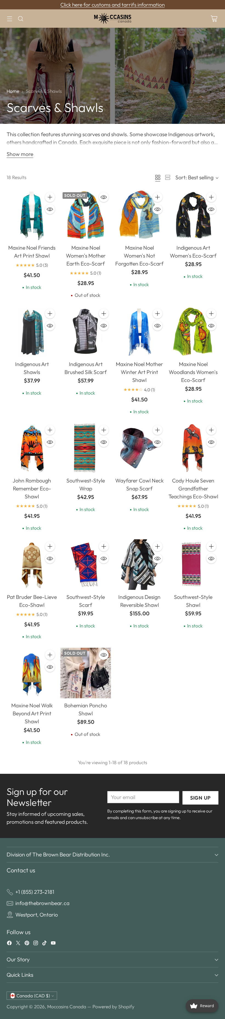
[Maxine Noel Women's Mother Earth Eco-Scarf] (85, 215)
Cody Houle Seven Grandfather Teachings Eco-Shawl (193, 488)
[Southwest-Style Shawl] (193, 564)
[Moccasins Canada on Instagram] (35, 944)
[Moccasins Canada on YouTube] (53, 944)
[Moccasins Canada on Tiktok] (44, 944)
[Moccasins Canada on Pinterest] (27, 944)
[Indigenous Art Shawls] (32, 331)
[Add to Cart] (50, 197)
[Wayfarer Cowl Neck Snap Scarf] (139, 448)
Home (13, 91)
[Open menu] (9, 18)
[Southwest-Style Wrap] (85, 448)
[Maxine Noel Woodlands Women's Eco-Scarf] (193, 331)
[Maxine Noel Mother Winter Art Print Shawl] (139, 331)
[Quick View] (50, 209)
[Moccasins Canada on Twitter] (18, 944)
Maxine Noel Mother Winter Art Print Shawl (139, 372)
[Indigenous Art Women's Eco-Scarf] (193, 215)
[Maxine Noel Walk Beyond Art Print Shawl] (32, 673)
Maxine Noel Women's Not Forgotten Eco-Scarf (139, 255)
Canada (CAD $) (33, 995)
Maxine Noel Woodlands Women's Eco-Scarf (193, 372)
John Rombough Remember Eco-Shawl (32, 488)
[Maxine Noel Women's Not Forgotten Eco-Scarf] (139, 215)
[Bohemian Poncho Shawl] (85, 673)
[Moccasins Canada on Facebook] (9, 944)
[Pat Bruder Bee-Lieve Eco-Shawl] (32, 564)
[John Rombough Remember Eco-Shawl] (32, 448)
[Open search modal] (20, 18)
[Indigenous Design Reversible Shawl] (139, 564)
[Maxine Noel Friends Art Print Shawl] (32, 215)
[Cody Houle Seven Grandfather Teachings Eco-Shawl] (193, 448)
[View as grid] (157, 177)
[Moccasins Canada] (112, 18)
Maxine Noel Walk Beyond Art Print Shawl (32, 713)
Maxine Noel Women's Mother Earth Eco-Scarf (86, 255)
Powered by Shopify (113, 1006)
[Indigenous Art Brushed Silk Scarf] (85, 331)
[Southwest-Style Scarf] (85, 564)
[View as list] (167, 177)
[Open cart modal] (214, 18)
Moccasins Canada (66, 1006)
